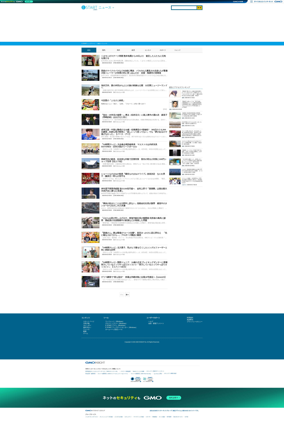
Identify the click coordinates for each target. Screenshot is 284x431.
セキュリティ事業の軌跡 (170, 373)
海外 (118, 50)
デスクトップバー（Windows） (116, 323)
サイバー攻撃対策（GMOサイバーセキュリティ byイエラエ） (113, 373)
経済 (133, 50)
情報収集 (154, 416)
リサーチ (148, 416)
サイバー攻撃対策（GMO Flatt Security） (141, 373)
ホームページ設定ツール (113, 329)
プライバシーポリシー (194, 322)
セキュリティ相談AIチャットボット (155, 371)
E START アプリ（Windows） (115, 325)
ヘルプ (150, 321)
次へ (127, 294)
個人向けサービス (178, 416)
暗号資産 (169, 416)
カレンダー (87, 325)
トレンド (177, 50)
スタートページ (88, 321)
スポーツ (163, 50)
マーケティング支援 (139, 416)
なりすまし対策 (158, 373)
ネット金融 (162, 416)
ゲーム (85, 333)
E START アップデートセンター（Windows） (121, 327)
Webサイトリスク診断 (138, 371)
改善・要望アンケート (156, 323)
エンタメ (148, 50)
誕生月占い (87, 327)
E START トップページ (88, 43)
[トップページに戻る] (90, 8)
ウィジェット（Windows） (114, 321)
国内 (103, 50)
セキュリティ (128, 416)
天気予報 (86, 323)
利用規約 (190, 318)
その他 (186, 416)
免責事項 (190, 320)
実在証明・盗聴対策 (90, 373)
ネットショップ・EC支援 (106, 416)
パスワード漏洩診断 (126, 371)
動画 (84, 331)
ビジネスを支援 (118, 416)
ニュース (104, 43)
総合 (99, 43)
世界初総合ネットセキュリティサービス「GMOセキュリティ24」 (101, 371)
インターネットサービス (91, 416)
